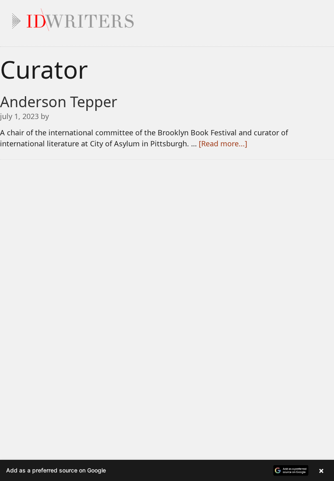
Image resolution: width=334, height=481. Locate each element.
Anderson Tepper (58, 102)
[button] (167, 470)
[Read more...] (223, 143)
